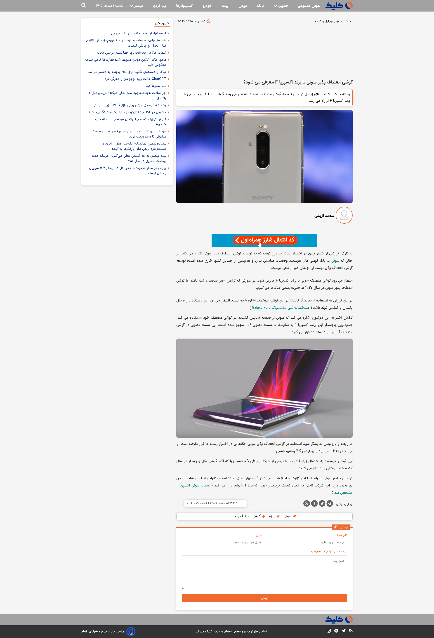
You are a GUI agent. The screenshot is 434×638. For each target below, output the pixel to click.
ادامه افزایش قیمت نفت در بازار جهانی (138, 33)
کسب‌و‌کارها (184, 6)
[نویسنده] (344, 216)
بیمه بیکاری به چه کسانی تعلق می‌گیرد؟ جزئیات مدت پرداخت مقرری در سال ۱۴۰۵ (129, 158)
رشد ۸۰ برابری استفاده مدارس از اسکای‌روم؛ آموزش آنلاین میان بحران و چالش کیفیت (126, 43)
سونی (335, 260)
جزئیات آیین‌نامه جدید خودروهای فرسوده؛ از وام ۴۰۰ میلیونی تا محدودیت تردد (129, 134)
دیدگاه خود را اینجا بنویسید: (328, 551)
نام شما (342, 535)
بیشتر (138, 6)
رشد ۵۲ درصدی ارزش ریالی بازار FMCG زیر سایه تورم (128, 105)
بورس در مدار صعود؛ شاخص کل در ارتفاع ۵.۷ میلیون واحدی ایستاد (127, 171)
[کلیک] (339, 6)
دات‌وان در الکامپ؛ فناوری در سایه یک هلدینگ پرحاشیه (127, 112)
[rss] (351, 631)
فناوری (282, 6)
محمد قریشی (324, 216)
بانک (260, 6)
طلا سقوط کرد (156, 86)
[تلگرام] (329, 504)
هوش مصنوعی (309, 6)
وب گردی (159, 6)
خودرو (207, 6)
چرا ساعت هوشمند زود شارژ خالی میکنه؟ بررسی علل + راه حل (127, 95)
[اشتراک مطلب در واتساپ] (306, 503)
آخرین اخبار (162, 23)
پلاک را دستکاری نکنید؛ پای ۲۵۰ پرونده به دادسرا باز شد (127, 72)
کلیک (208, 631)
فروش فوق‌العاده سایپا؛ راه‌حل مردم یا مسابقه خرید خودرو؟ (130, 122)
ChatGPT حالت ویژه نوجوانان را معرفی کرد (135, 79)
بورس (243, 6)
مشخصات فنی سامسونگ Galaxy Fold (280, 308)
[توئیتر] (322, 504)
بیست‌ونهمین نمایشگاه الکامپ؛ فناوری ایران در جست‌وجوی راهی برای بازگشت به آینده (134, 146)
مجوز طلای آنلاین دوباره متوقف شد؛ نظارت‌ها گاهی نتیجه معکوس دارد (125, 62)
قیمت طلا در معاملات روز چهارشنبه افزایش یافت (131, 52)
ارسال (264, 598)
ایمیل (259, 535)
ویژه (272, 516)
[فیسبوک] (314, 504)
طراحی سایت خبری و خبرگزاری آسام (103, 631)
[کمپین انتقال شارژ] (264, 240)
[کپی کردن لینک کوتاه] (213, 503)
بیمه (225, 6)
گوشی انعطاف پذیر (247, 516)
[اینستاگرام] (329, 631)
